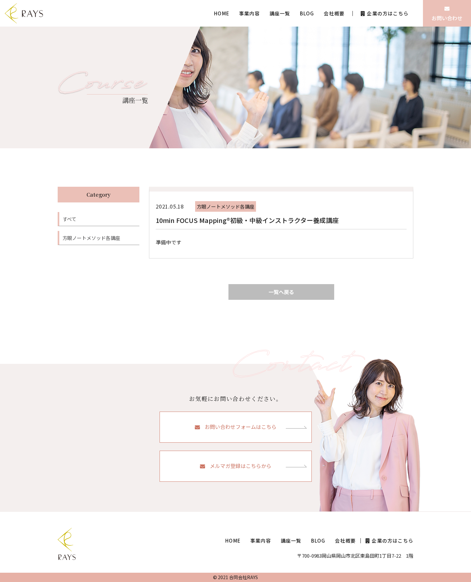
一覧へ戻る (281, 292)
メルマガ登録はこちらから (240, 466)
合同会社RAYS (243, 577)
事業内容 (249, 13)
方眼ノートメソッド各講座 (91, 237)
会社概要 (334, 13)
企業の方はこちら (388, 13)
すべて (69, 219)
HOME (221, 13)
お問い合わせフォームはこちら (241, 426)
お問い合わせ (447, 18)
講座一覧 (279, 13)
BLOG (307, 13)
